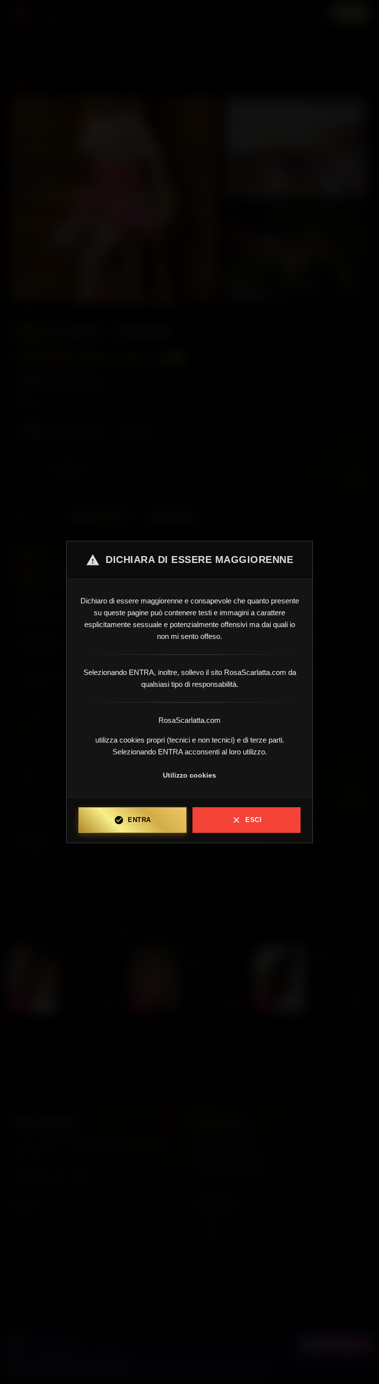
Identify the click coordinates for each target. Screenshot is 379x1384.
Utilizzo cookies (189, 775)
